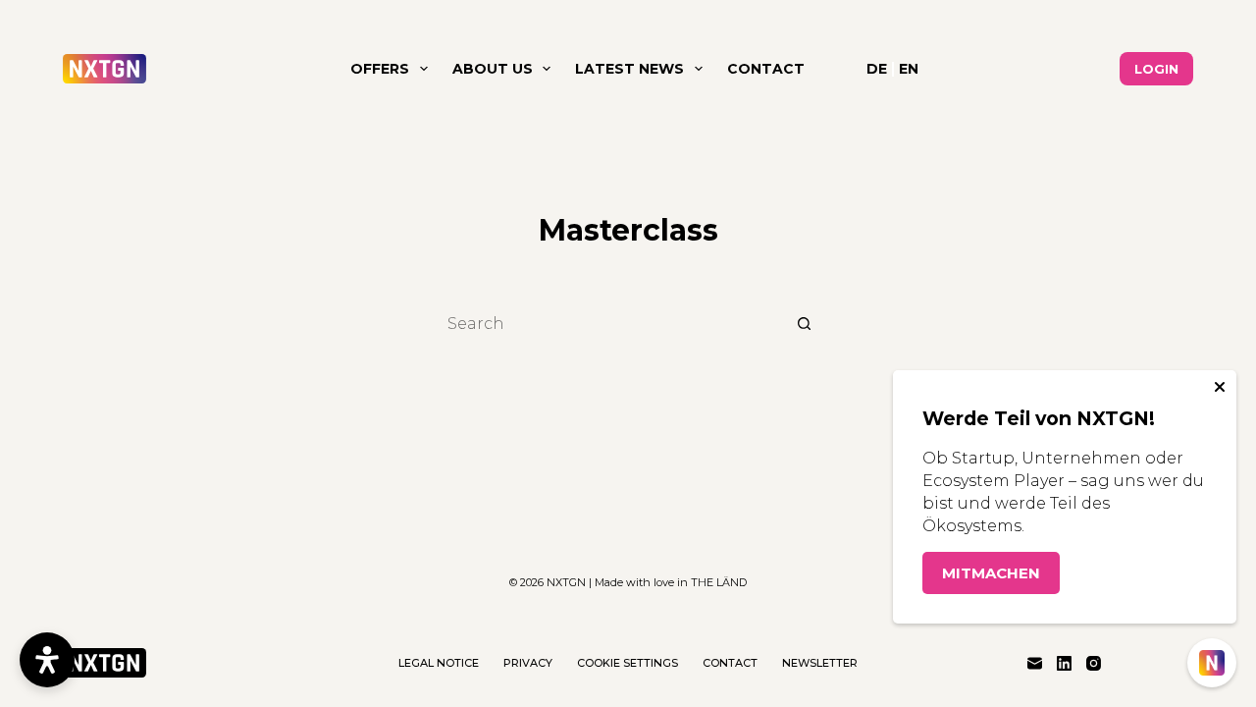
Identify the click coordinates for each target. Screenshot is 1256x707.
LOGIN (1156, 69)
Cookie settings (627, 663)
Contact (766, 69)
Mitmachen (991, 573)
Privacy (527, 663)
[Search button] (804, 323)
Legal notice (438, 663)
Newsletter (820, 663)
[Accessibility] (47, 659)
